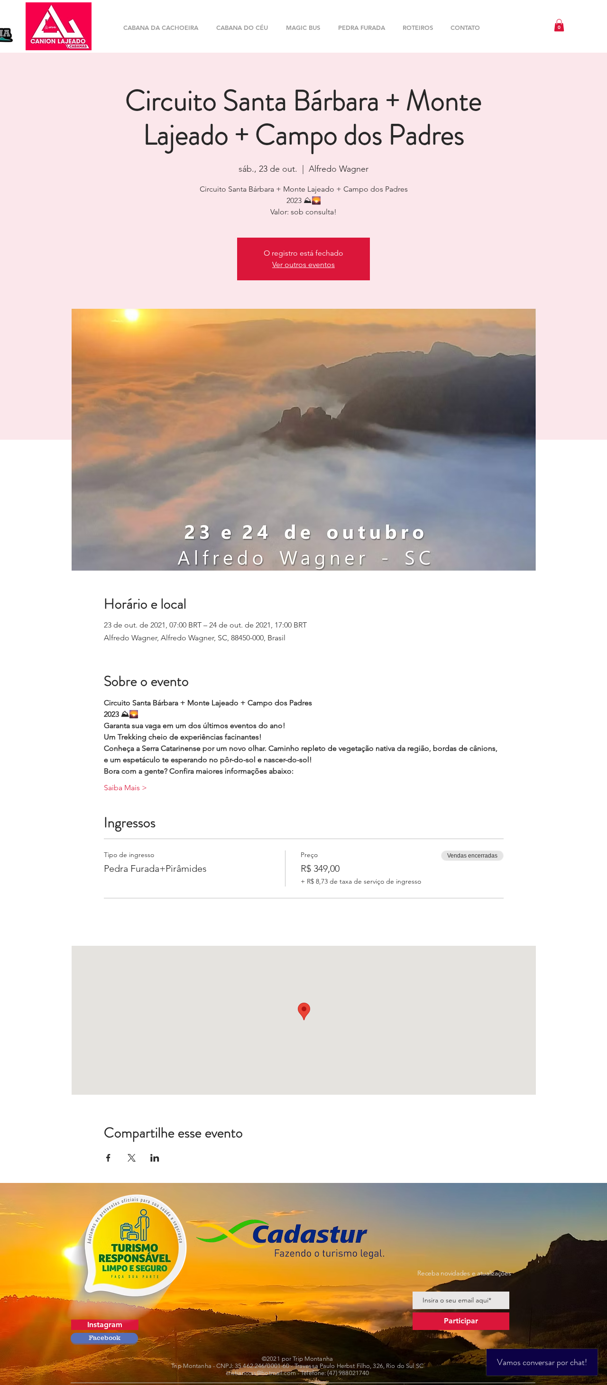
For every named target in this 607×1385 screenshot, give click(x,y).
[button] (559, 25)
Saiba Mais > (125, 787)
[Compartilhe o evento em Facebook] (108, 1158)
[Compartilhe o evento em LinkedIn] (154, 1158)
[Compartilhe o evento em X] (131, 1158)
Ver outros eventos (303, 264)
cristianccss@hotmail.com (261, 1372)
